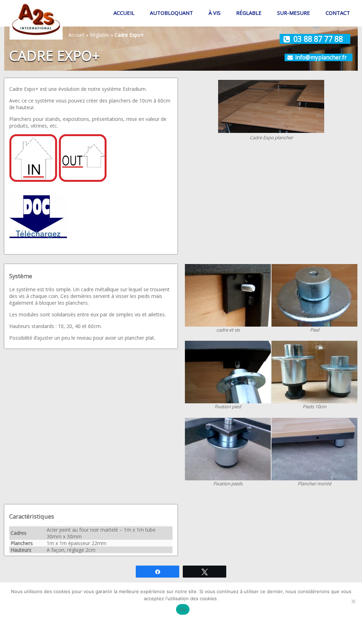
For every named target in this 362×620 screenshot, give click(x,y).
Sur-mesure (293, 12)
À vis (215, 12)
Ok (183, 609)
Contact (338, 12)
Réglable (249, 12)
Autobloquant (171, 12)
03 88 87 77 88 (318, 39)
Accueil (123, 12)
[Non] (353, 601)
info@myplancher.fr (321, 57)
